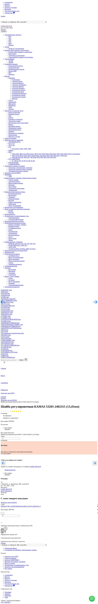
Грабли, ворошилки (14, 202)
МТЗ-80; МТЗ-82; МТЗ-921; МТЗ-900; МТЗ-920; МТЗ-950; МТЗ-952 (34, 157)
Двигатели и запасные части (14, 111)
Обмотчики (12, 204)
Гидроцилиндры (13, 67)
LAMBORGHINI (14, 164)
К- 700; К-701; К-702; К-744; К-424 (23, 161)
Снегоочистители (14, 181)
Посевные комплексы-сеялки (14, 221)
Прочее (10, 117)
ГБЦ (9, 116)
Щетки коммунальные (15, 183)
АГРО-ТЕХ (12, 247)
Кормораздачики (13, 199)
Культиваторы (13, 231)
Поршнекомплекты (14, 130)
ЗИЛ (9, 40)
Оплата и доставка (11, 7)
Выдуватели (12, 195)
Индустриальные (14, 281)
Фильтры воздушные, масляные (15, 561)
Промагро (11, 78)
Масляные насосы (14, 126)
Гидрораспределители (15, 66)
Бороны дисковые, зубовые (17, 224)
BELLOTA (12, 104)
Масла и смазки (10, 563)
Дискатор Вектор (18, 83)
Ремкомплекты (9, 252)
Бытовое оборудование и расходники (17, 50)
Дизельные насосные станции (18, 171)
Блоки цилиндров (14, 112)
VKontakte (8, 592)
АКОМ (10, 62)
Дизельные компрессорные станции (20, 169)
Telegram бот (9, 13)
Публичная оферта (11, 548)
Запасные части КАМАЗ (13, 173)
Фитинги (11, 74)
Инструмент (12, 54)
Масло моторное (13, 259)
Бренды (7, 4)
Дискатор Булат (17, 81)
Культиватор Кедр (18, 92)
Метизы (11, 45)
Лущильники (12, 233)
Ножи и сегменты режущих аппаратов (17, 209)
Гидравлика (16, 79)
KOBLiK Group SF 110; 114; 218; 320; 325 (21, 243)
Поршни (11, 131)
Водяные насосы (13, 114)
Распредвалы (12, 135)
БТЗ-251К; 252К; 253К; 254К (21, 149)
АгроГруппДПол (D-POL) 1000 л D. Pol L (22, 249)
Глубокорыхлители (14, 228)
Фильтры (8, 268)
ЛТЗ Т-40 (11, 145)
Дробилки (11, 197)
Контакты (8, 9)
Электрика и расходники (16, 55)
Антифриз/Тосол (13, 256)
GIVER (10, 60)
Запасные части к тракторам (14, 140)
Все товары (8, 568)
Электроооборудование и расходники (20, 57)
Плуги (10, 237)
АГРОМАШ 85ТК (14, 142)
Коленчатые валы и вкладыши (18, 123)
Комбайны (8, 174)
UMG (10, 107)
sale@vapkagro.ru (6, 491)
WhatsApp (8, 595)
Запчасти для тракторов (16, 48)
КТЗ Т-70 (11, 143)
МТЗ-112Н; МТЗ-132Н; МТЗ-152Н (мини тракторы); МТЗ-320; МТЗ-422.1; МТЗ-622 (39, 155)
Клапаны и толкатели (15, 119)
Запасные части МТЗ (7, 393)
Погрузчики (12, 186)
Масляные (11, 271)
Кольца (10, 124)
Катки (10, 230)
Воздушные (12, 269)
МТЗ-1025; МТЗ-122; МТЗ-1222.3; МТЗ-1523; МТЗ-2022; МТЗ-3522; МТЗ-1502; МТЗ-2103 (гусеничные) (46, 154)
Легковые (11, 283)
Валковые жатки (13, 226)
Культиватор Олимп (18, 95)
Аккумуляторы (9, 59)
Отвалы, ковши (13, 180)
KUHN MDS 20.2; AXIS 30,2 (17, 245)
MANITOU (12, 105)
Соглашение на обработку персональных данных (21, 550)
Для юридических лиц (12, 11)
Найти (21, 360)
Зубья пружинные (10, 138)
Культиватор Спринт (19, 97)
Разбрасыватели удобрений (13, 242)
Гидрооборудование (11, 64)
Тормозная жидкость (15, 264)
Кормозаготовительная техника (15, 192)
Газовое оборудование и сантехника (20, 52)
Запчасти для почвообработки (14, 567)
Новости (7, 6)
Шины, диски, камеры (12, 276)
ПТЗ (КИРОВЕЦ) (14, 159)
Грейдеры (11, 185)
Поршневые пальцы (15, 128)
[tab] (10, 470)
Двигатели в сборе (14, 121)
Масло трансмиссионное (16, 261)
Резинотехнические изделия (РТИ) (16, 250)
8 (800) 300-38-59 (6, 26)
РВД (9, 73)
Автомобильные (13, 218)
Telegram (7, 594)
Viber (6, 597)
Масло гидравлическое (15, 257)
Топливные (12, 275)
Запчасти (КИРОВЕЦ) (12, 560)
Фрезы (10, 240)
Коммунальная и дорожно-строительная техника (20, 178)
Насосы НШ (12, 71)
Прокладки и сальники (15, 133)
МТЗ (9, 152)
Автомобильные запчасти (13, 35)
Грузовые (11, 280)
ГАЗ (9, 38)
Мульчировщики (13, 235)
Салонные (11, 273)
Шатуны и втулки (14, 136)
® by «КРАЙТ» (6, 602)
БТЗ (9, 147)
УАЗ (9, 41)
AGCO (10, 100)
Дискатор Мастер (18, 86)
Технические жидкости (12, 254)
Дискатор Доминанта (19, 85)
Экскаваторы (12, 190)
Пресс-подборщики (14, 205)
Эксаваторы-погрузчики (16, 188)
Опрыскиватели (10, 214)
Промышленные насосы (16, 69)
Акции (3, 16)
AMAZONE (12, 102)
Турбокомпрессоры (11, 266)
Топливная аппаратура (12, 287)
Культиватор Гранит (18, 90)
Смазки (10, 262)
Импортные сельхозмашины (14, 207)
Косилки (11, 200)
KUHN (10, 211)
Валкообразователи (14, 193)
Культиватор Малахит (19, 93)
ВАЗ (9, 36)
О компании (9, 2)
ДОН (10, 176)
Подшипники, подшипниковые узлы (17, 216)
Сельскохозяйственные (15, 219)
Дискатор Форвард (18, 88)
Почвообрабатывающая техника (15, 223)
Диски (10, 278)
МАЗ (10, 43)
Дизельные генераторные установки (20, 168)
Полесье (11, 109)
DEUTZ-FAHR (13, 162)
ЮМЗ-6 (10, 150)
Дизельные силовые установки (15, 166)
